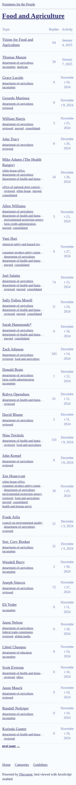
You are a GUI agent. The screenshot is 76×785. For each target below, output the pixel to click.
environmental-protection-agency (23, 219)
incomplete (8, 67)
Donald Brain (12, 369)
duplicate (22, 67)
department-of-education (17, 652)
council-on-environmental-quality (22, 522)
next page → (11, 746)
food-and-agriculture (27, 359)
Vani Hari (9, 238)
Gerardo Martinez (16, 98)
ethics (19, 677)
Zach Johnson (12, 349)
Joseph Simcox (13, 582)
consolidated (32, 128)
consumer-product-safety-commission (22, 252)
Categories (22, 764)
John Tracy (10, 139)
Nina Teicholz (13, 435)
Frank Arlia (11, 517)
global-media (22, 636)
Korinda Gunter (14, 729)
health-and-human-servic (17, 506)
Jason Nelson (12, 622)
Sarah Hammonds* (16, 324)
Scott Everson (13, 667)
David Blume (12, 414)
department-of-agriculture (17, 62)
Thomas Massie (14, 57)
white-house (23, 191)
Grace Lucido (12, 78)
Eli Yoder (9, 604)
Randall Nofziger (15, 708)
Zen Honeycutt (13, 476)
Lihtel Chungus (14, 647)
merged (19, 128)
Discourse (26, 774)
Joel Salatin (11, 275)
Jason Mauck (12, 688)
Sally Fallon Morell (17, 300)
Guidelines (40, 764)
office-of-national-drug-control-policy (22, 187)
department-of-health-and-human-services (22, 178)
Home (6, 764)
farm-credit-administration (20, 223)
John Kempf (11, 455)
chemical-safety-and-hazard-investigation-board (22, 244)
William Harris (13, 119)
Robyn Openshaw (16, 394)
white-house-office (13, 170)
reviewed (7, 108)
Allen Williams (14, 206)
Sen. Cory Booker (16, 542)
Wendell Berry (13, 562)
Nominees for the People (18, 4)
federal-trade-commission (17, 632)
